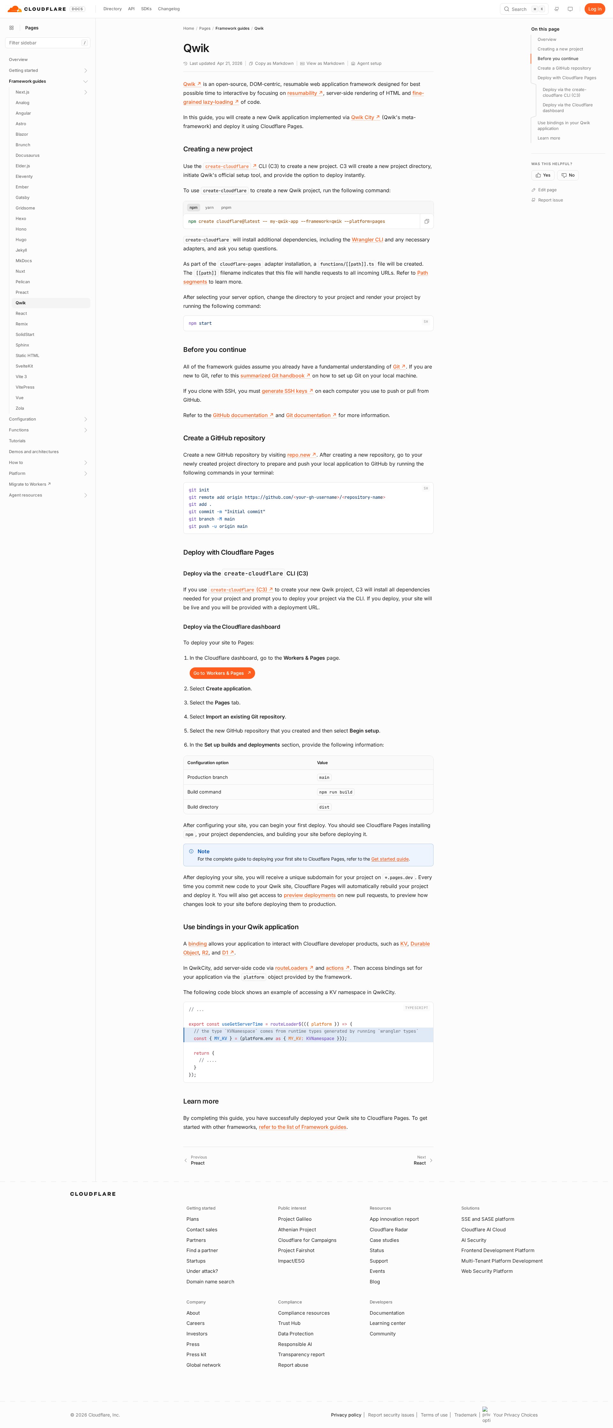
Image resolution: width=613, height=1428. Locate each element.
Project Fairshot (296, 1250)
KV (403, 943)
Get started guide (390, 859)
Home (188, 28)
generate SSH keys (288, 391)
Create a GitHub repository (564, 68)
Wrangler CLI (367, 239)
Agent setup (369, 63)
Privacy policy (346, 1414)
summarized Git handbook (275, 375)
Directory (112, 8)
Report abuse (293, 1365)
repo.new (301, 455)
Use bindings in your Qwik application (564, 125)
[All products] (11, 27)
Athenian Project (297, 1230)
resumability (305, 93)
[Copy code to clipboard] (426, 322)
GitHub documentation (243, 415)
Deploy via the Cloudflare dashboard (568, 107)
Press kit (196, 1354)
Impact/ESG (291, 1261)
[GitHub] (557, 9)
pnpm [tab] (226, 207)
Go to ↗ (222, 673)
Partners (196, 1240)
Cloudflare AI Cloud (483, 1230)
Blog (375, 1282)
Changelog (169, 8)
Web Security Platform (487, 1271)
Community (383, 1334)
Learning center (388, 1323)
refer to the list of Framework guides (302, 1127)
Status (377, 1250)
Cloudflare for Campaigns (307, 1240)
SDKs (146, 8)
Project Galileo (295, 1219)
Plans (192, 1219)
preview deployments (310, 895)
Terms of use (434, 1414)
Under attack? (202, 1271)
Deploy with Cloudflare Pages (567, 77)
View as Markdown (325, 63)
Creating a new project (560, 48)
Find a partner (202, 1250)
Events (377, 1271)
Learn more (549, 138)
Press (193, 1344)
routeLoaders (294, 968)
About (193, 1313)
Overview (547, 39)
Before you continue (558, 58)
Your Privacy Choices (515, 1414)
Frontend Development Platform (497, 1250)
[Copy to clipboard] (427, 221)
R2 (205, 952)
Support (379, 1261)
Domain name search (210, 1282)
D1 (228, 952)
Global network (203, 1365)
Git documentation (311, 415)
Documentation (387, 1313)
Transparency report (301, 1354)
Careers (195, 1323)
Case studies (384, 1240)
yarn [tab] (209, 207)
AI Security (473, 1240)
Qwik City (365, 117)
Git (399, 366)
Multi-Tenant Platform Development (502, 1261)
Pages (204, 28)
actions (338, 968)
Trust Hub (289, 1323)
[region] (308, 785)
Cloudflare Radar (389, 1230)
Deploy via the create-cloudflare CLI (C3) (565, 92)
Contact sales (201, 1230)
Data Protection (296, 1334)
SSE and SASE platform (487, 1219)
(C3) (242, 589)
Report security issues (391, 1414)
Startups (196, 1261)
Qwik (192, 84)
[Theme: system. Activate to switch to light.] (570, 9)
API (131, 8)
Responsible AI (295, 1344)
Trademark (465, 1414)
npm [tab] (194, 207)
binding (197, 943)
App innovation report (394, 1219)
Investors (197, 1334)
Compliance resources (304, 1313)
